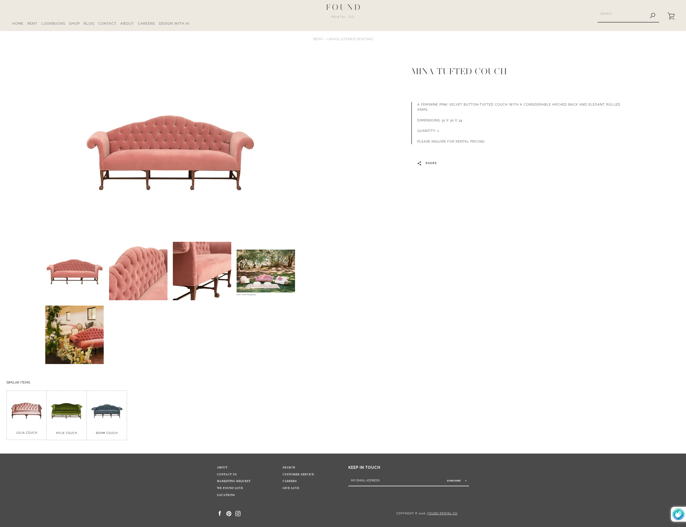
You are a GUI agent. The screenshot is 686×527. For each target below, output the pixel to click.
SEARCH (289, 467)
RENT (32, 23)
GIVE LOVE (291, 488)
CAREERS (146, 23)
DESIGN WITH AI (174, 23)
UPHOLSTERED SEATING (350, 39)
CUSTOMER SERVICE (298, 474)
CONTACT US (227, 474)
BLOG (89, 23)
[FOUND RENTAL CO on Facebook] (219, 513)
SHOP (74, 23)
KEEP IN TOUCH (364, 467)
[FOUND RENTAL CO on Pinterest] (229, 513)
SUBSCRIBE (454, 480)
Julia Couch (26, 432)
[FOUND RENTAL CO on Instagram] (238, 513)
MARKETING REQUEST (234, 481)
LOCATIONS (226, 495)
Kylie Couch (66, 433)
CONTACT (107, 23)
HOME (18, 23)
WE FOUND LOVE (230, 488)
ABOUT (127, 23)
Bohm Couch (107, 433)
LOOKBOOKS (53, 23)
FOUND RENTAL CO (442, 513)
